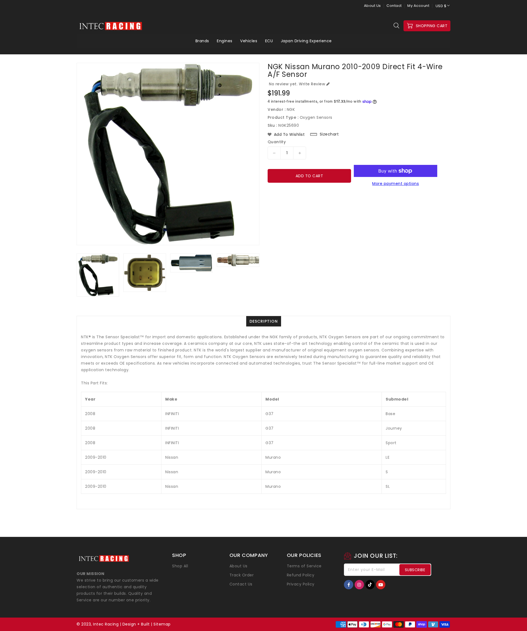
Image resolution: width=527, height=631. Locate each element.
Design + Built (136, 624)
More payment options (395, 183)
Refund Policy (301, 575)
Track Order (241, 575)
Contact (394, 5)
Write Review (312, 84)
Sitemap (162, 624)
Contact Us (241, 584)
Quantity (277, 142)
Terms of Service (304, 566)
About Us (372, 5)
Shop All (180, 566)
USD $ (441, 6)
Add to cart (309, 176)
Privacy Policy (301, 584)
